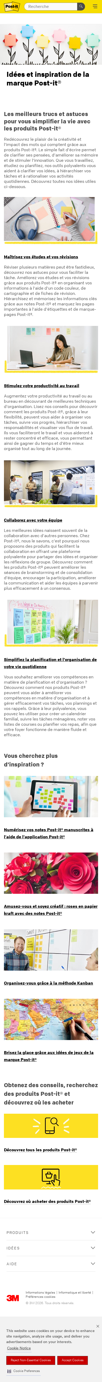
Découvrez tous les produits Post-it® (40, 1149)
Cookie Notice (19, 1348)
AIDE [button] (12, 1264)
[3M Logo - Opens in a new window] (12, 7)
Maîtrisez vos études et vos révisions (41, 256)
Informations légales (40, 1292)
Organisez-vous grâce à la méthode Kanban (48, 983)
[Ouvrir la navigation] (95, 7)
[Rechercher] (81, 7)
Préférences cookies (40, 1297)
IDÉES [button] (13, 1248)
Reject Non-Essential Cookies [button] (31, 1360)
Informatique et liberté (75, 1292)
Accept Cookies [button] (72, 1360)
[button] (23, 1371)
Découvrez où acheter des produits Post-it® (47, 1201)
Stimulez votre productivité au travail (41, 385)
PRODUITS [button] (18, 1232)
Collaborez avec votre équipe (33, 520)
